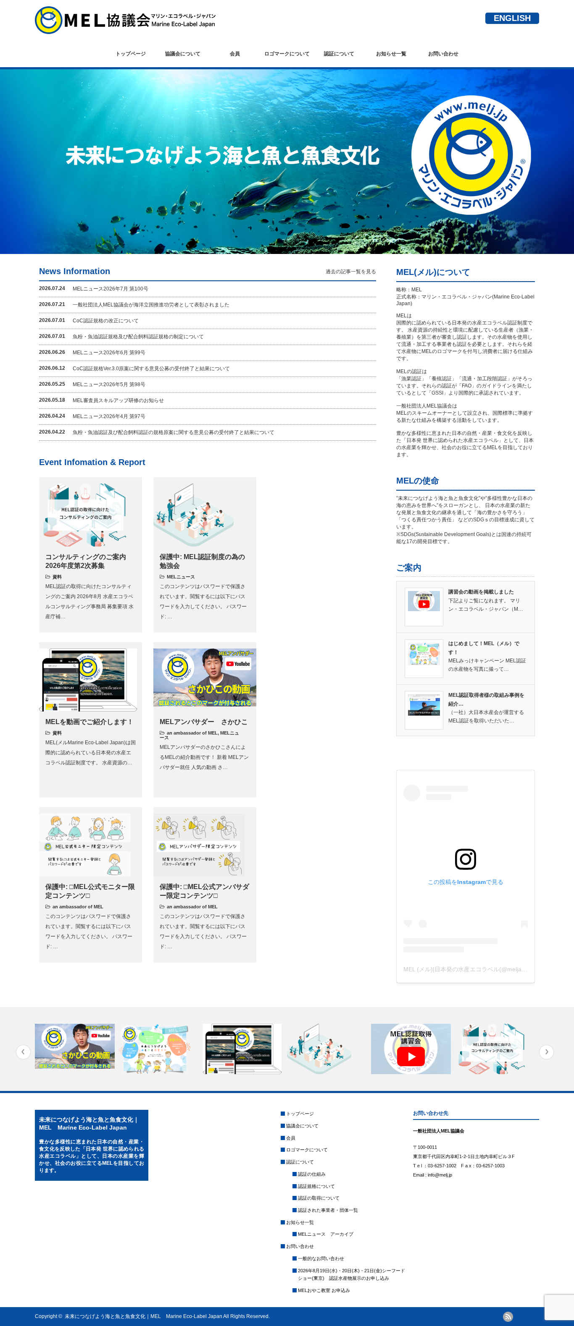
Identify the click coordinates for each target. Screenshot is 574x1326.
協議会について (182, 54)
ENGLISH (512, 18)
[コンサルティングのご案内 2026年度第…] (496, 1049)
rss (508, 1317)
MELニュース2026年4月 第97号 (109, 416)
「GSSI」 (437, 393)
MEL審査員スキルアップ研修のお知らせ (118, 400)
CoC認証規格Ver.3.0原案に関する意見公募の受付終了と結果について (151, 368)
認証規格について (316, 1186)
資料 (57, 576)
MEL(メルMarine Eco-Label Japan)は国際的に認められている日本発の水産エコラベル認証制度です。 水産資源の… (90, 753)
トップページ (131, 54)
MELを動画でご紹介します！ (89, 721)
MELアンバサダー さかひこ (204, 721)
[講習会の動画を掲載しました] (412, 1049)
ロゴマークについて (287, 54)
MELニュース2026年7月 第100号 (110, 289)
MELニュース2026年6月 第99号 (109, 353)
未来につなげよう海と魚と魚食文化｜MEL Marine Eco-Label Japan (143, 1316)
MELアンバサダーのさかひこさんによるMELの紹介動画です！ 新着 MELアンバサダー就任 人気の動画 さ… (204, 757)
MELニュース (181, 576)
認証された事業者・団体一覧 (328, 1210)
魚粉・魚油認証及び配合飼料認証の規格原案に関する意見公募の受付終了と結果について (173, 432)
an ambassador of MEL (192, 732)
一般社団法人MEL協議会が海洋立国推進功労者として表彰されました (151, 305)
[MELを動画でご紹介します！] (244, 1049)
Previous (23, 1052)
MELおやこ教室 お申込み (324, 1290)
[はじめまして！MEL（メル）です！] (160, 1049)
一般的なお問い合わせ (321, 1258)
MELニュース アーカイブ (325, 1234)
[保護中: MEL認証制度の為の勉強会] (328, 1049)
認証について (339, 54)
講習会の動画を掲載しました (481, 592)
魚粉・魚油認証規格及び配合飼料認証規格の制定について (138, 337)
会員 (235, 54)
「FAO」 (467, 386)
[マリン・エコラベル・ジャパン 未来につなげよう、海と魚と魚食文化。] (125, 30)
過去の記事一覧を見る (351, 272)
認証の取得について (319, 1197)
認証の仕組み (312, 1174)
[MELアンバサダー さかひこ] (76, 1046)
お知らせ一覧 (391, 54)
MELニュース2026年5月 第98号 (109, 384)
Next (546, 1052)
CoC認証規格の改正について (106, 321)
